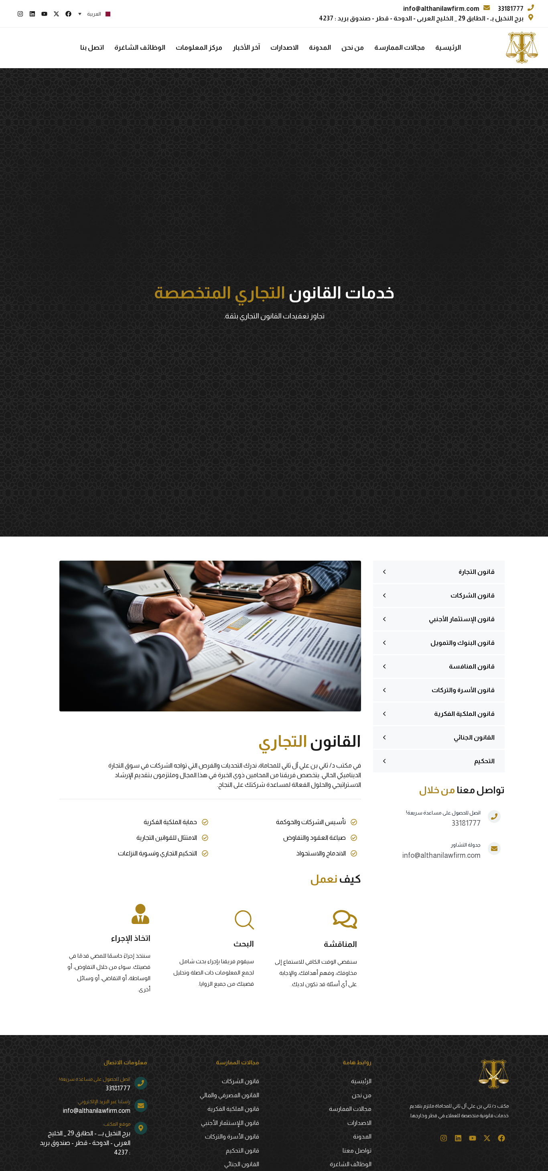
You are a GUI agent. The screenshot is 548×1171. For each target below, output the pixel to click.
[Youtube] (44, 14)
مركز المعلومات (199, 47)
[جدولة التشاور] (451, 854)
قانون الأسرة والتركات (463, 690)
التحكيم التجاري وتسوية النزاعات (157, 853)
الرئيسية (448, 47)
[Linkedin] (32, 14)
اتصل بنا (92, 47)
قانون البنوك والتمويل (462, 642)
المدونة (320, 47)
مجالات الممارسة (399, 47)
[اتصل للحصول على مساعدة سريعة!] (453, 822)
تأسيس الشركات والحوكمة (311, 821)
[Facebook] (68, 14)
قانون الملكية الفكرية (464, 713)
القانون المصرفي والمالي (229, 1095)
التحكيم (484, 761)
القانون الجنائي (474, 737)
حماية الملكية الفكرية (170, 821)
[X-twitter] (56, 14)
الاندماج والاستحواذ (321, 853)
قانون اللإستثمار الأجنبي (230, 1122)
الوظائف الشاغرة (139, 47)
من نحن (352, 47)
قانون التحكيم (242, 1150)
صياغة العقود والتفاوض (314, 837)
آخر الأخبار (246, 47)
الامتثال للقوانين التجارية (166, 837)
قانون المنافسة (472, 666)
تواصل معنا (357, 1150)
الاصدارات (284, 47)
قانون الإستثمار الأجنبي (462, 619)
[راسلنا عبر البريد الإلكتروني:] (93, 1107)
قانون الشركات (473, 595)
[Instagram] (20, 14)
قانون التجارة (477, 571)
